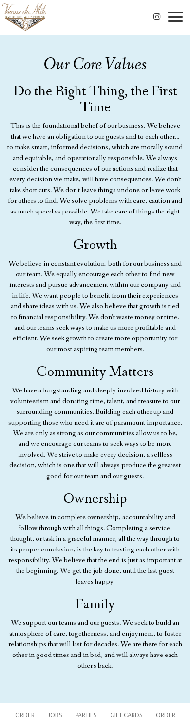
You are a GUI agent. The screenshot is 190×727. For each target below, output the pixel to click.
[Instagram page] (157, 16)
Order (25, 714)
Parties (86, 714)
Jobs (55, 714)
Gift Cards (126, 714)
